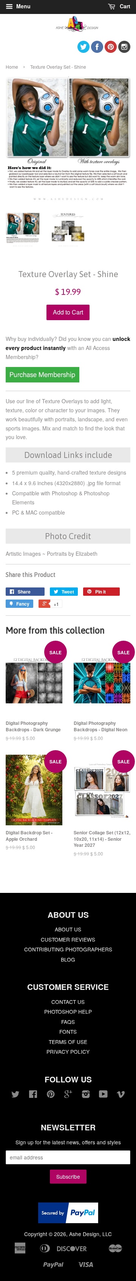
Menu (23, 6)
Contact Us (68, 1001)
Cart (124, 6)
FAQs (68, 1021)
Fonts (68, 1031)
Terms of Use (68, 1041)
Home (12, 66)
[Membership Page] (42, 380)
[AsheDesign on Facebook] (97, 50)
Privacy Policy (68, 1051)
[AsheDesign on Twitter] (83, 50)
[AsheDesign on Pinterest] (111, 50)
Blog (68, 959)
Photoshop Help (68, 1011)
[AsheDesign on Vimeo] (121, 1095)
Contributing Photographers (68, 949)
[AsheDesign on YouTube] (103, 1095)
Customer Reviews (68, 939)
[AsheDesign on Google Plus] (68, 1095)
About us (68, 929)
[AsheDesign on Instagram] (124, 50)
